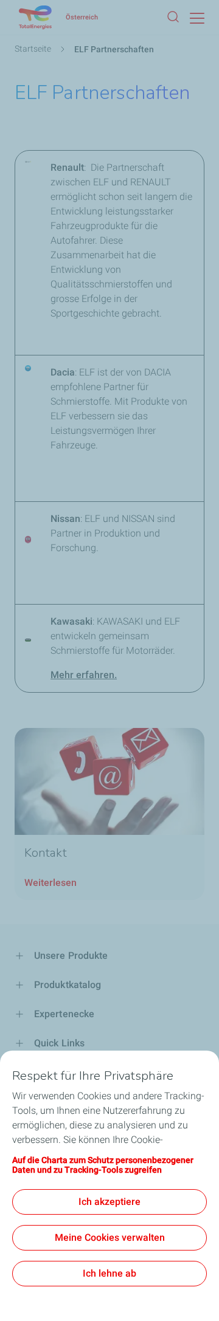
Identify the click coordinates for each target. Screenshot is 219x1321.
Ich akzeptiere (109, 1201)
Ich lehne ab (109, 1273)
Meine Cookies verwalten (110, 1237)
